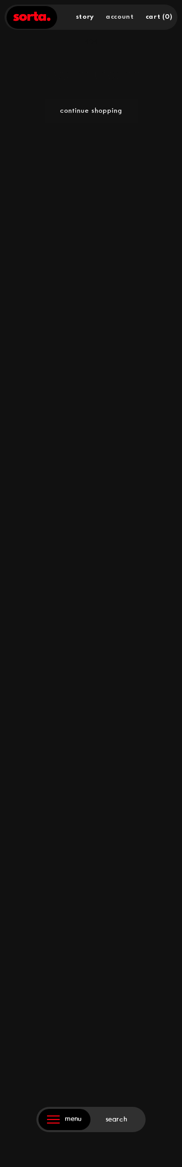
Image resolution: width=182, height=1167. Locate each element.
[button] (119, 1119)
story (85, 17)
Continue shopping (91, 111)
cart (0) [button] (159, 17)
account (119, 17)
